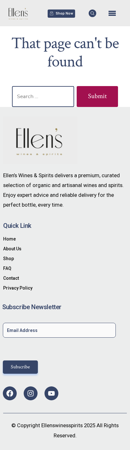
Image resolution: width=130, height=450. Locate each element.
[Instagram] (31, 393)
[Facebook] (10, 393)
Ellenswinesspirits (62, 425)
